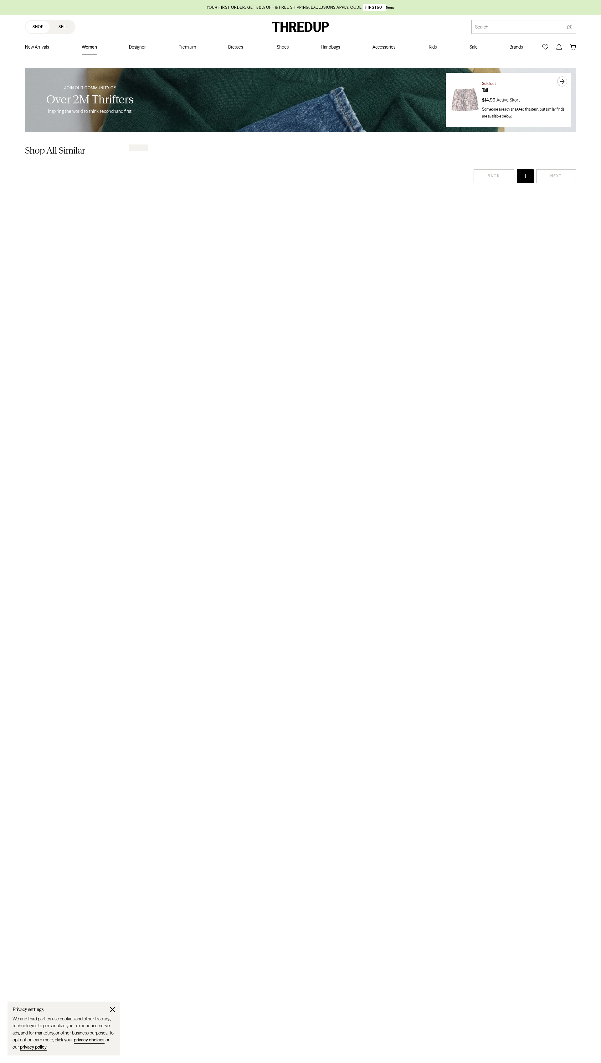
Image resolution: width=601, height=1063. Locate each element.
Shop (38, 26)
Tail (485, 90)
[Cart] (573, 47)
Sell (63, 26)
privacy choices (89, 1040)
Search (481, 27)
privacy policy (33, 1047)
